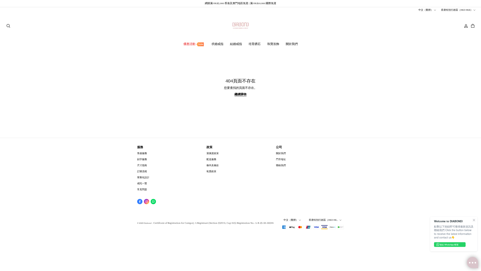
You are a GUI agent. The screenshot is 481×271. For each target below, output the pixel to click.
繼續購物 (240, 94)
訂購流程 (142, 171)
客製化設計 (143, 177)
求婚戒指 (217, 44)
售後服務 (142, 153)
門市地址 (281, 159)
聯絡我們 (281, 165)
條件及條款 (212, 165)
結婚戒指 (236, 44)
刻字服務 (142, 159)
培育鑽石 (255, 44)
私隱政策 (211, 171)
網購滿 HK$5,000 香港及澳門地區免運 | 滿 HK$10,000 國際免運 (240, 3)
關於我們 (292, 44)
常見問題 (142, 189)
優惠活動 (189, 44)
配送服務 (211, 159)
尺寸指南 (142, 165)
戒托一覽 (142, 183)
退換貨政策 (212, 153)
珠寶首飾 (273, 44)
